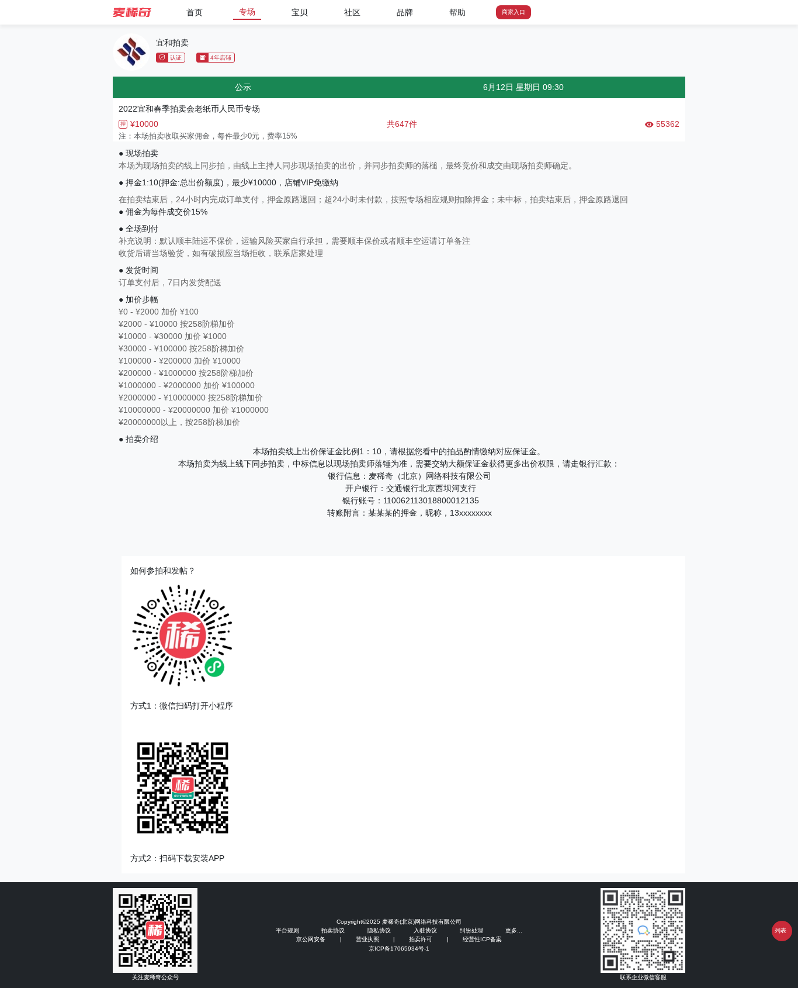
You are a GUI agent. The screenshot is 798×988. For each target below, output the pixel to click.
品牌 (405, 12)
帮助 (457, 12)
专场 (247, 11)
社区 (352, 12)
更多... (513, 930)
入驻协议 (425, 930)
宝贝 (300, 12)
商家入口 (513, 12)
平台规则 (287, 930)
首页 (194, 12)
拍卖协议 (333, 930)
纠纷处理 (471, 930)
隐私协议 (379, 930)
